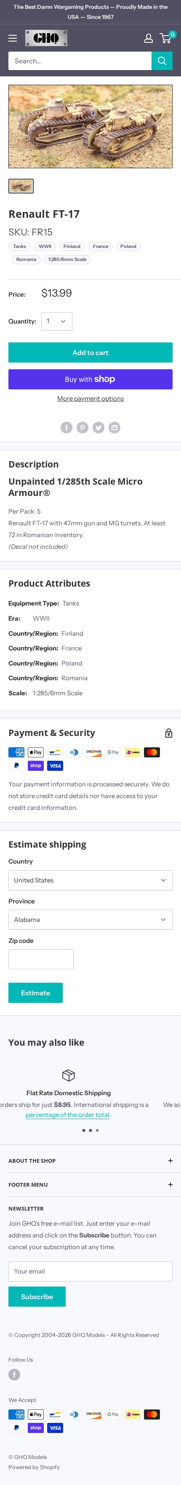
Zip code (21, 941)
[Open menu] (12, 38)
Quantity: (22, 321)
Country (20, 861)
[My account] (148, 38)
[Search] (162, 61)
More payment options (90, 398)
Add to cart (90, 352)
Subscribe (37, 1296)
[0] (165, 38)
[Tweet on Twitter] (98, 427)
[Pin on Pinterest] (82, 427)
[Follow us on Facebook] (14, 1375)
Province (21, 901)
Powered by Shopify (34, 1467)
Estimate (35, 993)
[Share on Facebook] (66, 427)
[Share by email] (114, 427)
